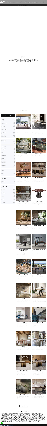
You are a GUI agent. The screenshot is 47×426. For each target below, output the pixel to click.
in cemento (4, 148)
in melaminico (4, 161)
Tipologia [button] (3, 178)
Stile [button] (2, 170)
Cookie (4, 425)
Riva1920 (3, 135)
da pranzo (3, 143)
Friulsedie (3, 126)
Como (2, 192)
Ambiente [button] (3, 140)
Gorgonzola (4, 193)
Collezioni (13, 2)
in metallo (3, 162)
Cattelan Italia (4, 123)
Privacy (1, 425)
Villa (21, 2)
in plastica (3, 165)
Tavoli (28, 5)
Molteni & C (4, 132)
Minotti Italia (4, 129)
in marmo (3, 158)
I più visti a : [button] (4, 186)
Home (19, 5)
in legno (3, 156)
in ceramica (4, 149)
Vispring (25, 2)
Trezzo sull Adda (5, 200)
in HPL (3, 152)
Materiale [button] (3, 146)
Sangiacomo (4, 136)
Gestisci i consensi (9, 425)
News (29, 2)
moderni (3, 174)
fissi (2, 182)
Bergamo (3, 189)
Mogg (2, 130)
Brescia (3, 190)
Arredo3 (3, 120)
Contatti (40, 2)
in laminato (4, 155)
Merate (3, 196)
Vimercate (3, 202)
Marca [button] (2, 119)
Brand (32, 2)
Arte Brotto (4, 122)
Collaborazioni (36, 2)
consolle (3, 181)
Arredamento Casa (23, 5)
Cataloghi (17, 2)
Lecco (2, 195)
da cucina (3, 141)
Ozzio (2, 133)
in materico (4, 159)
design (3, 173)
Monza (3, 199)
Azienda (9, 2)
